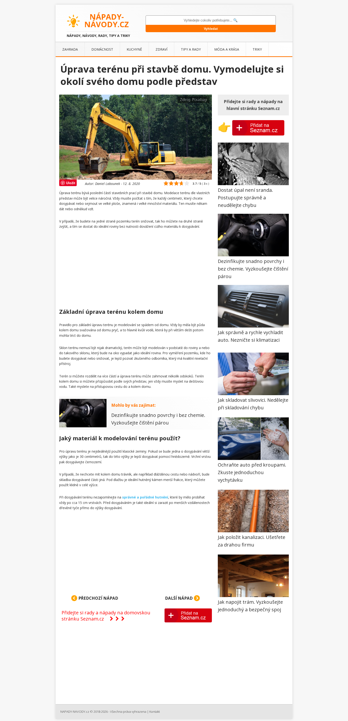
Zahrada (70, 49)
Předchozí (97, 598)
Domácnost (102, 49)
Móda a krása (226, 49)
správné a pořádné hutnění (145, 497)
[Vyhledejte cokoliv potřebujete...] (211, 20)
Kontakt (154, 711)
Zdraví (161, 49)
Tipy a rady (191, 49)
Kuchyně (134, 49)
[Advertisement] (135, 269)
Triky (257, 49)
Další (179, 598)
